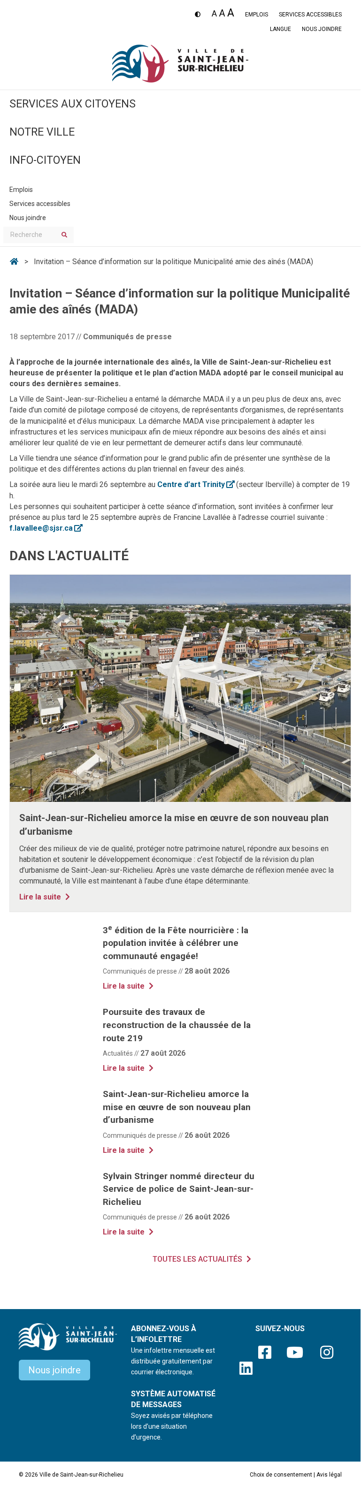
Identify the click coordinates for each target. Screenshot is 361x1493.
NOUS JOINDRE (322, 29)
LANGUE (280, 29)
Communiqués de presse (127, 336)
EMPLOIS (256, 14)
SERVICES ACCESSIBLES (310, 14)
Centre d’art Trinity (195, 484)
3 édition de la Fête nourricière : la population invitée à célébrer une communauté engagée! (175, 943)
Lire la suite (45, 896)
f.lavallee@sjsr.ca (45, 528)
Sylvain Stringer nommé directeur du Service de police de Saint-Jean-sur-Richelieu (178, 1189)
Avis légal (329, 1474)
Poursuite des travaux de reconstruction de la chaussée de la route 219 (177, 1024)
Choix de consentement (281, 1474)
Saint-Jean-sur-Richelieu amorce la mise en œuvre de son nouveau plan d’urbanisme (177, 1107)
